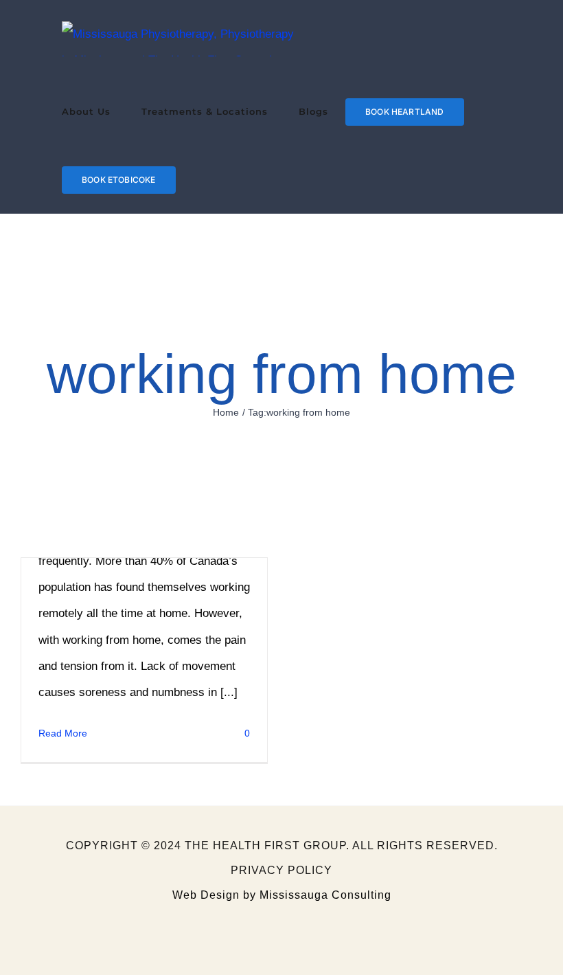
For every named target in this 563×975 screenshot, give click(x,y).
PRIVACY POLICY (281, 870)
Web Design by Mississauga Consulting (281, 895)
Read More (62, 733)
